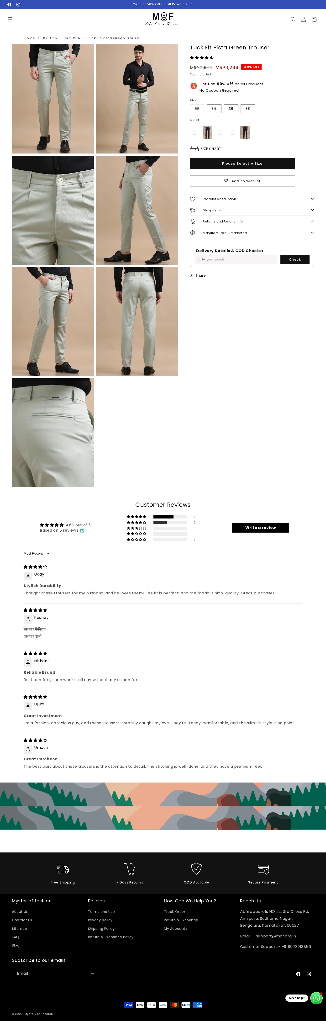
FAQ (15, 937)
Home (29, 38)
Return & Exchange (181, 920)
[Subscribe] (92, 973)
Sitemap (19, 928)
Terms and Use (101, 911)
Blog (15, 945)
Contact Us (22, 920)
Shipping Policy (101, 928)
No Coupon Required (231, 87)
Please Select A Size (242, 163)
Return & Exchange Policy (111, 937)
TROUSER (72, 38)
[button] (10, 19)
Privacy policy (100, 920)
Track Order (174, 911)
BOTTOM (50, 38)
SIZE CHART (211, 148)
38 (248, 108)
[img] (35, 567)
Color (194, 119)
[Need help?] (316, 998)
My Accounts (175, 928)
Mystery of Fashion (39, 1014)
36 (231, 108)
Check (295, 259)
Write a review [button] (260, 527)
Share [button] (200, 275)
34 (214, 108)
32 (199, 109)
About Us (20, 911)
